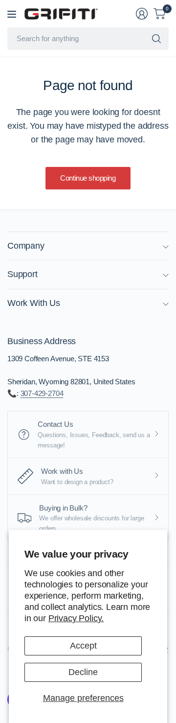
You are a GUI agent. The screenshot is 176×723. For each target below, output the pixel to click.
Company (25, 246)
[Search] (156, 38)
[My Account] (142, 14)
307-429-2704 (42, 393)
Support (22, 274)
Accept (83, 646)
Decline (83, 672)
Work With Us (33, 303)
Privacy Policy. (76, 618)
